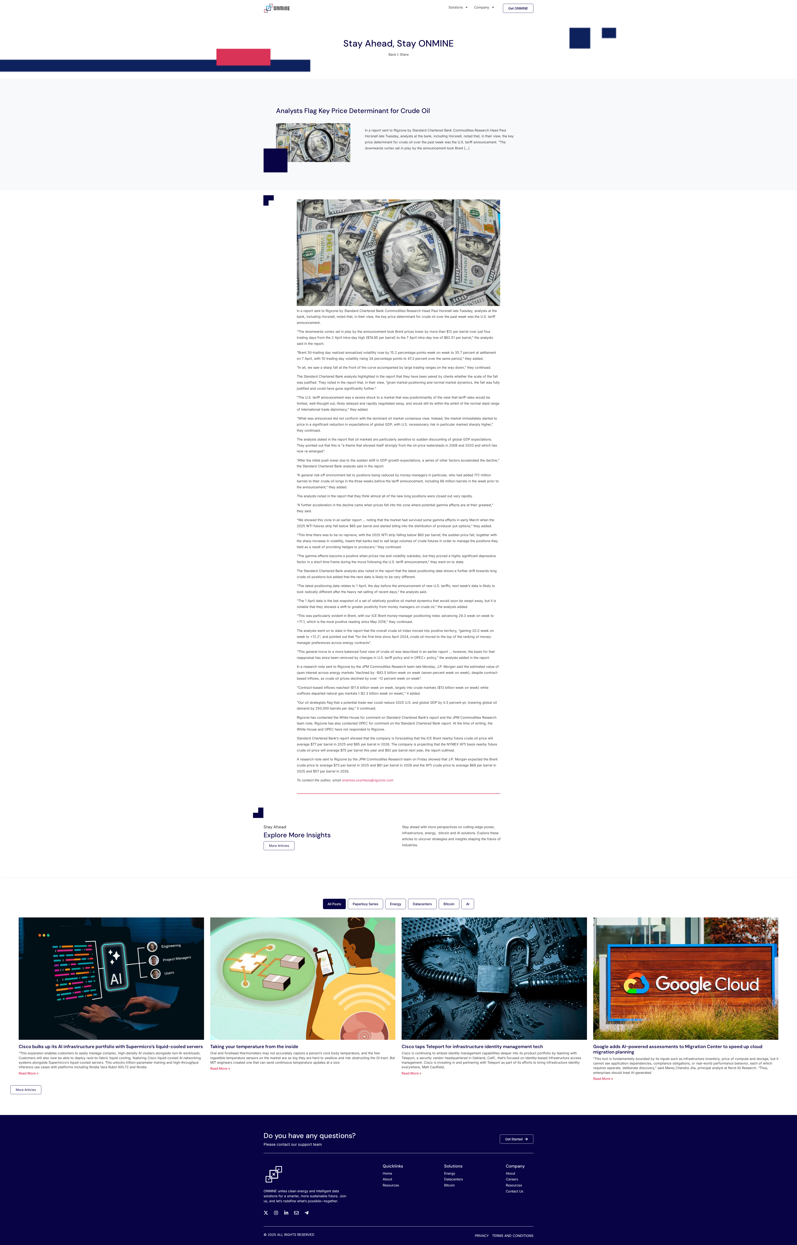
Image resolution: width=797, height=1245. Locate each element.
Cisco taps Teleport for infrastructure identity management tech (472, 1047)
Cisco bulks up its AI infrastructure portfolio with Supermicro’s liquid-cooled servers (111, 1047)
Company (481, 7)
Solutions (456, 7)
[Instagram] (276, 1213)
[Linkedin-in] (286, 1213)
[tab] (334, 904)
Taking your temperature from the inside (254, 1047)
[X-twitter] (266, 1213)
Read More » (29, 1073)
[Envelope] (296, 1213)
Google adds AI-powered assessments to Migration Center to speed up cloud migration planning (677, 1049)
